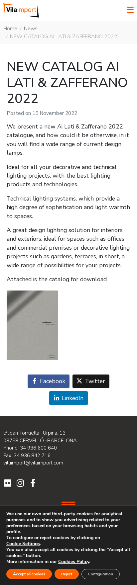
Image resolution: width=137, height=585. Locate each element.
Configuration (100, 574)
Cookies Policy (73, 561)
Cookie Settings (23, 544)
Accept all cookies (29, 574)
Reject (66, 574)
